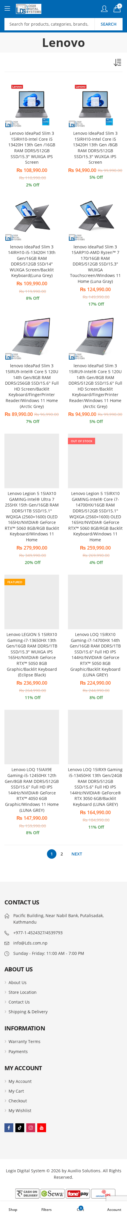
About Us (18, 982)
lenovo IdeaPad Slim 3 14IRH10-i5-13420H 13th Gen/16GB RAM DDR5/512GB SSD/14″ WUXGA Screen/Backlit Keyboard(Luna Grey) (32, 261)
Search (109, 24)
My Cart (16, 1091)
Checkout (18, 1101)
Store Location (23, 992)
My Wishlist (20, 1110)
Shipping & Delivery (28, 1011)
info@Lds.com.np (30, 943)
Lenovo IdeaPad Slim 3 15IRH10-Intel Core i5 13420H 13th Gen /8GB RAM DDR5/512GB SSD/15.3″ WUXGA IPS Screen (95, 147)
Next (76, 854)
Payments (18, 1051)
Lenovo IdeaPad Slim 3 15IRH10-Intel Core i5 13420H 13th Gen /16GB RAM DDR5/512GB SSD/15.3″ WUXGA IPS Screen (31, 147)
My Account (20, 1081)
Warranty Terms (24, 1041)
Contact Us (19, 1002)
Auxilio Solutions (84, 1170)
